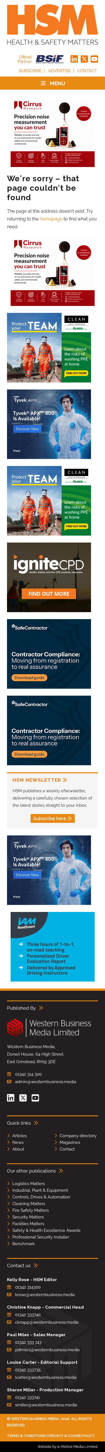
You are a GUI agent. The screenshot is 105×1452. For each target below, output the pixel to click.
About (18, 1149)
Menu (57, 83)
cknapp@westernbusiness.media (46, 1322)
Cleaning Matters (28, 1203)
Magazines (70, 1142)
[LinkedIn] (74, 59)
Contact (87, 70)
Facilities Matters (28, 1223)
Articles (19, 1135)
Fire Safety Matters (30, 1210)
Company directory (78, 1135)
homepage (51, 219)
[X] (84, 59)
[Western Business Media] (49, 1036)
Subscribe (30, 70)
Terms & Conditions (26, 1436)
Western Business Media (35, 1419)
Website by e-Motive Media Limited (67, 1446)
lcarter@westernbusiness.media (45, 1377)
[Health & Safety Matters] (52, 24)
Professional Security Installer (40, 1237)
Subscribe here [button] (49, 818)
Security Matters (28, 1217)
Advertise (59, 70)
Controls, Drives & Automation (41, 1197)
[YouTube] (94, 59)
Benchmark (23, 1243)
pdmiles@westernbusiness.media (47, 1349)
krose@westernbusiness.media (45, 1294)
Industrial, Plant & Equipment (40, 1190)
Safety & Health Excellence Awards (46, 1230)
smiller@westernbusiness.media (46, 1404)
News (18, 1142)
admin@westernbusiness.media (45, 1081)
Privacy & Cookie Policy (71, 1436)
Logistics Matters (28, 1183)
